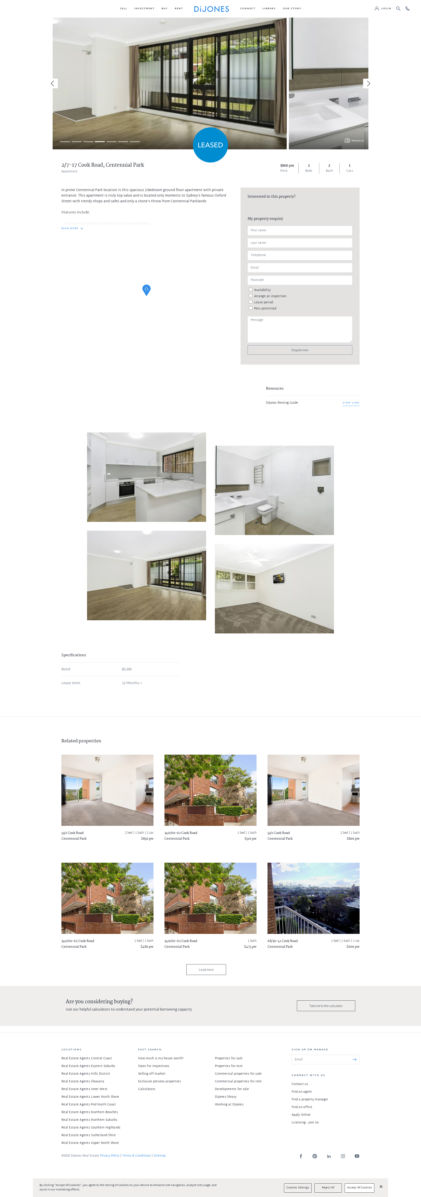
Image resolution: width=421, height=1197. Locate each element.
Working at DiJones (229, 1104)
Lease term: (71, 683)
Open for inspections (153, 1066)
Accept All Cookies (359, 1187)
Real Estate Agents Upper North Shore (90, 1143)
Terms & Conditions (136, 1156)
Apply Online (301, 1115)
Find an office (302, 1107)
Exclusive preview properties (159, 1081)
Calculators (146, 1089)
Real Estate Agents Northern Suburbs (89, 1120)
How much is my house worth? (161, 1058)
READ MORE (69, 229)
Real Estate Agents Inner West (84, 1089)
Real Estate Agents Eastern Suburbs (88, 1066)
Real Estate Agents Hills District (85, 1074)
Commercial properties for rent (238, 1081)
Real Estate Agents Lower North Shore (90, 1097)
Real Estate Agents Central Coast (86, 1058)
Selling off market (152, 1074)
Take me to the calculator (326, 1006)
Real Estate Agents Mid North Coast (88, 1104)
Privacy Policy (109, 1156)
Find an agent (302, 1092)
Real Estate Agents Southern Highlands (90, 1127)
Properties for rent (229, 1066)
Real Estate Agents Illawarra (82, 1081)
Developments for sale (232, 1089)
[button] (123, 9)
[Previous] (53, 83)
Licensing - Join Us (305, 1122)
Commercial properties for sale (238, 1074)
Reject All (328, 1187)
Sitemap (160, 1156)
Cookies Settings (297, 1187)
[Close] (381, 1186)
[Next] (368, 83)
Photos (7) (357, 141)
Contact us (300, 1084)
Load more (206, 969)
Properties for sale (229, 1058)
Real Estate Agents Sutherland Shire (88, 1135)
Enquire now (300, 350)
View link (351, 403)
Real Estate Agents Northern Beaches (89, 1112)
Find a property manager (310, 1099)
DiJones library (225, 1097)
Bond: (66, 670)
